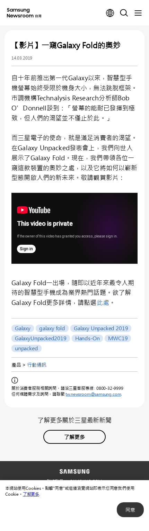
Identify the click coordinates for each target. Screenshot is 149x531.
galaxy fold (52, 328)
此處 (103, 302)
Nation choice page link (110, 13)
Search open (124, 13)
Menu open (138, 13)
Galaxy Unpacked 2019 (101, 328)
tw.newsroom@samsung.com (93, 394)
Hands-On (87, 338)
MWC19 (118, 338)
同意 (130, 509)
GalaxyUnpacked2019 (41, 338)
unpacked (26, 348)
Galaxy (22, 328)
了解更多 (31, 494)
